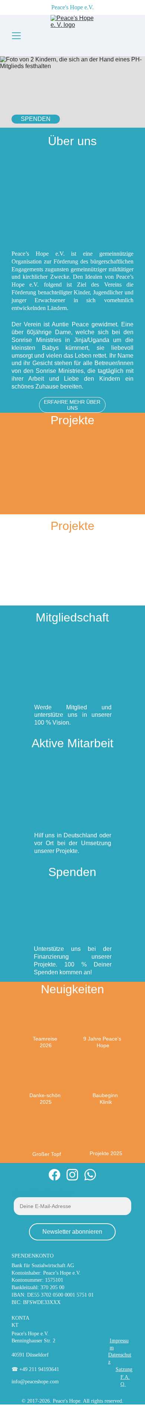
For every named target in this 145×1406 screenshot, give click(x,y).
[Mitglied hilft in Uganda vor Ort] (73, 807)
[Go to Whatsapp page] (90, 1174)
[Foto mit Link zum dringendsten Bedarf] (45, 575)
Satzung (124, 1369)
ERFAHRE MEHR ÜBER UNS (72, 405)
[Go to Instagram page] (72, 1174)
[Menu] (16, 35)
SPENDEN (36, 119)
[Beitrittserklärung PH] (72, 678)
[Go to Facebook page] (54, 1174)
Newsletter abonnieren (44, 1192)
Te (35, 1039)
